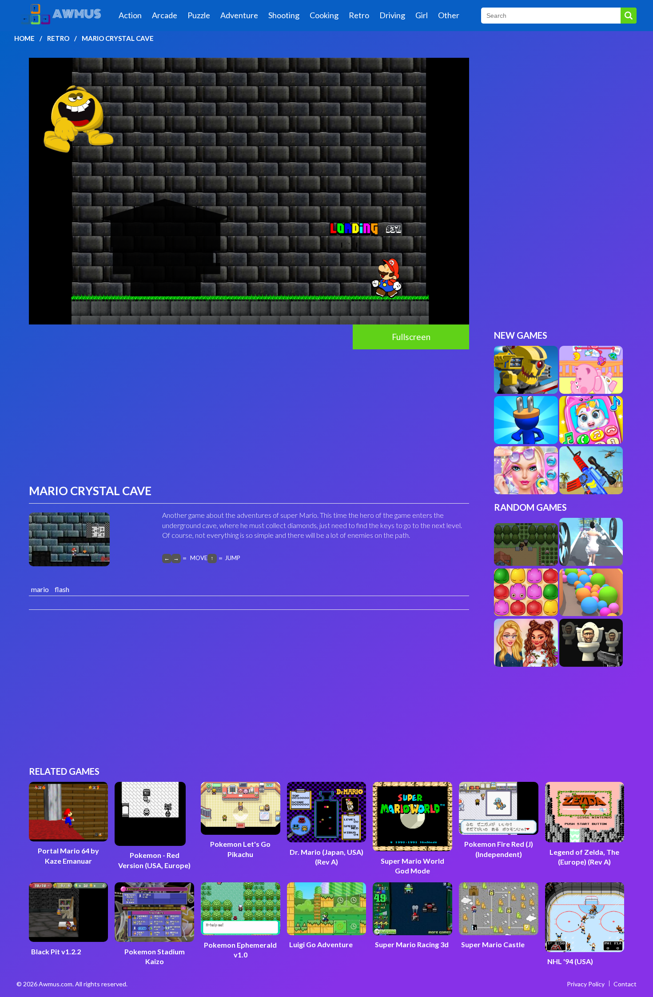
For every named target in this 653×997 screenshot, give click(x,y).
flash (62, 589)
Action (130, 15)
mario (40, 589)
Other (448, 15)
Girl (421, 15)
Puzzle (198, 15)
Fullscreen (411, 337)
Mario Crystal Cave (118, 38)
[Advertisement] (249, 416)
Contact (625, 984)
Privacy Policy (586, 984)
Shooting (283, 15)
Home (24, 38)
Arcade (164, 15)
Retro (359, 15)
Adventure (239, 15)
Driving (392, 15)
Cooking (324, 15)
